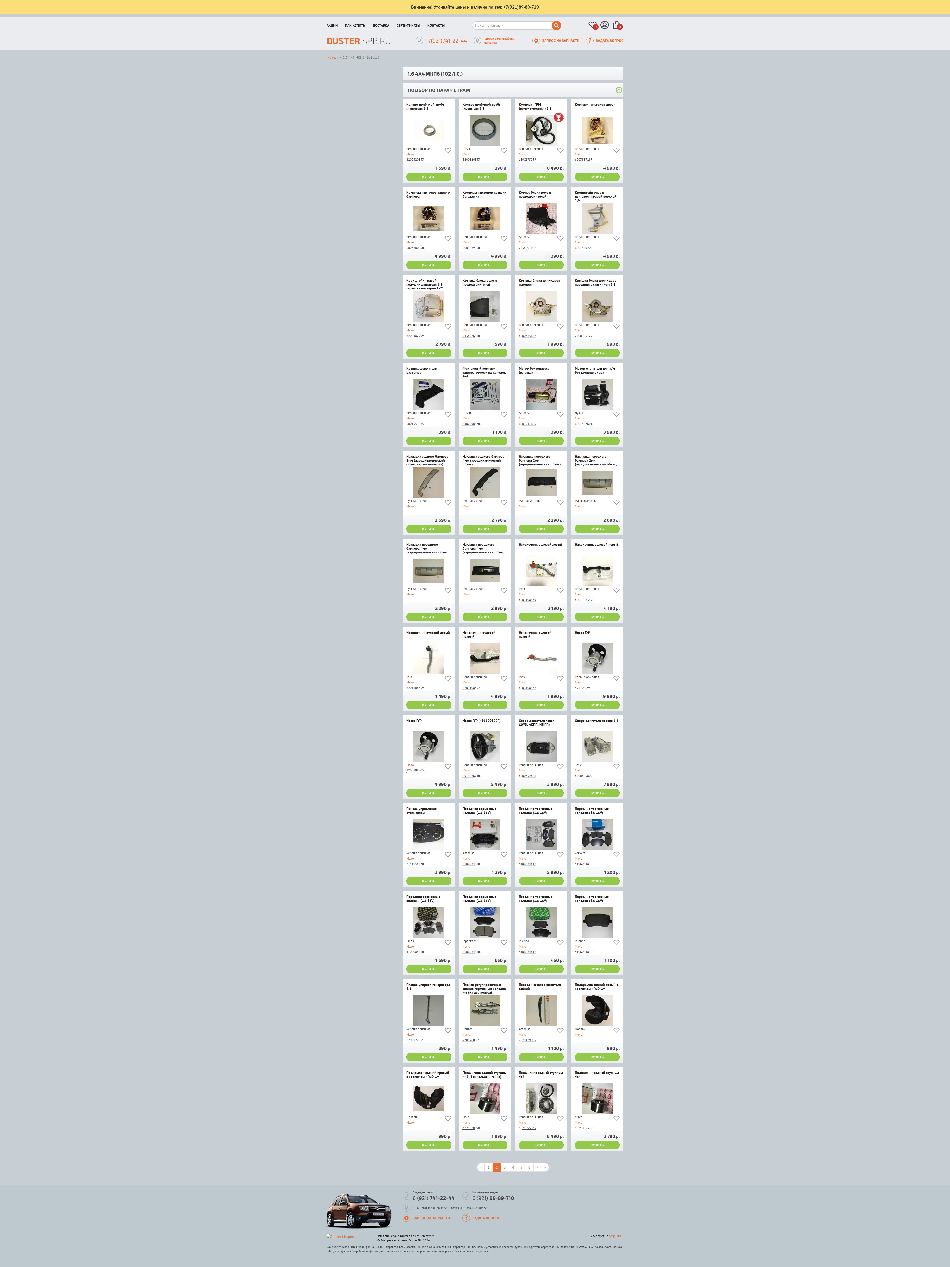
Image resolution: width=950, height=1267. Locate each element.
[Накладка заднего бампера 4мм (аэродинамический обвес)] (485, 482)
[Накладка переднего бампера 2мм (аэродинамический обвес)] (541, 482)
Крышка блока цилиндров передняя (539, 282)
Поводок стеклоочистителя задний (540, 987)
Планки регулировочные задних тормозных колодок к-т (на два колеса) (484, 989)
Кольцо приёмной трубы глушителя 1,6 (425, 106)
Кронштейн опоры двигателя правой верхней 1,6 (595, 196)
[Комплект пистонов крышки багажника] (485, 218)
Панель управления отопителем (421, 810)
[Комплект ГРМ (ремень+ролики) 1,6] (541, 130)
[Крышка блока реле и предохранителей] (485, 306)
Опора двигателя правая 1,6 (596, 721)
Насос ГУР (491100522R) (482, 721)
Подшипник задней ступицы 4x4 (541, 1075)
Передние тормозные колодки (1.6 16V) (479, 810)
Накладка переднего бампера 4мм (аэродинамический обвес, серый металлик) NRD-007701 (483, 549)
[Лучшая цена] (559, 118)
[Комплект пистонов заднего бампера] (428, 218)
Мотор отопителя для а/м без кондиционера (595, 370)
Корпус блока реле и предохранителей (535, 194)
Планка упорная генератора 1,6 (428, 987)
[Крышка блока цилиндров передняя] (541, 306)
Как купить (355, 25)
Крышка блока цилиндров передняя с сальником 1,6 (595, 282)
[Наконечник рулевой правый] (485, 658)
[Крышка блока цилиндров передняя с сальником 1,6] (597, 306)
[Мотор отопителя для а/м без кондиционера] (597, 394)
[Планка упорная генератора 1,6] (428, 1010)
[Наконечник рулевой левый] (541, 570)
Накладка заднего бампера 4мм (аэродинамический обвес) (483, 460)
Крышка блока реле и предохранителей (480, 282)
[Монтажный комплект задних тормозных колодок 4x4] (485, 394)
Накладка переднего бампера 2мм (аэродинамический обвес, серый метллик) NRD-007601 (596, 461)
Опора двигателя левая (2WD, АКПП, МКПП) (536, 722)
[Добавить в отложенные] (448, 151)
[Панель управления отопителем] (428, 834)
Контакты (436, 25)
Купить (428, 177)
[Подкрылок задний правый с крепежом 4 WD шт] (428, 1098)
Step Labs (615, 1236)
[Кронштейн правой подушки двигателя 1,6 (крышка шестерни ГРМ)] (428, 306)
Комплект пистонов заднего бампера (428, 194)
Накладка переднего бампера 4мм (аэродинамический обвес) (427, 548)
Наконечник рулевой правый (479, 634)
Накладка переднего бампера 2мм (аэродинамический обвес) (540, 460)
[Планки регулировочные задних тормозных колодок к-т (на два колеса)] (485, 1010)
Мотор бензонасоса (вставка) (534, 370)
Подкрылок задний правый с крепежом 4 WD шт (427, 1075)
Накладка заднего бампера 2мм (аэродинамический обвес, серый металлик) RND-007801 (427, 461)
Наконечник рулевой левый (540, 545)
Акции (332, 25)
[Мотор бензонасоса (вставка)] (541, 394)
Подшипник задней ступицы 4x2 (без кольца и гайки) (485, 1075)
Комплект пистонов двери (595, 105)
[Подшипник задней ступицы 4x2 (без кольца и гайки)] (485, 1098)
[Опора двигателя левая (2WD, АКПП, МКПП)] (541, 746)
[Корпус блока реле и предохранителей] (541, 218)
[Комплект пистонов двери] (597, 130)
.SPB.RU (359, 40)
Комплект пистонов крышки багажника (484, 194)
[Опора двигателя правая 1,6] (597, 746)
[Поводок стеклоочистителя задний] (541, 1010)
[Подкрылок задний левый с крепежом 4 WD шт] (597, 1010)
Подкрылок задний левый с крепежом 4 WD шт (596, 987)
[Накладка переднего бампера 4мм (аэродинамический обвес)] (428, 570)
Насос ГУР (582, 633)
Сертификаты (408, 25)
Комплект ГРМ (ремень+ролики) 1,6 (535, 106)
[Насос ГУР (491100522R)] (485, 746)
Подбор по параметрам (439, 90)
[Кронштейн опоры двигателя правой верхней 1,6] (597, 218)
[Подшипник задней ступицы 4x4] (541, 1098)
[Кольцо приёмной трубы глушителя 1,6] (428, 130)
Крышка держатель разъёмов (421, 370)
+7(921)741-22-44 (446, 40)
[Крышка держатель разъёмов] (428, 394)
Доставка (381, 25)
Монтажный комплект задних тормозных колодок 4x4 (484, 372)
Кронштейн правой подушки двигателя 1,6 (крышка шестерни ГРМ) (425, 284)
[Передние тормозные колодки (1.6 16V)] (485, 834)
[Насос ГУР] (597, 658)
